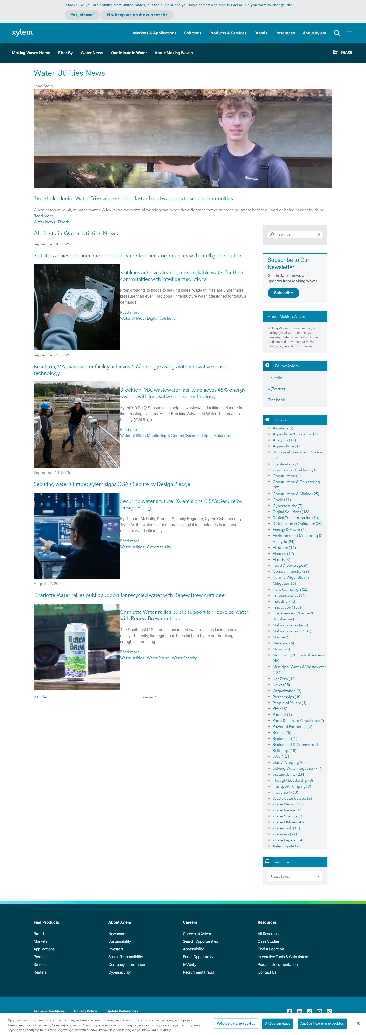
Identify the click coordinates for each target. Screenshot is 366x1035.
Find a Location (271, 949)
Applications (44, 949)
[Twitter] (309, 1012)
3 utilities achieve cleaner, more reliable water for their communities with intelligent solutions (139, 255)
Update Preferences (122, 1011)
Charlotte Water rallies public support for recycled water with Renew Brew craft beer (130, 595)
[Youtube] (319, 1012)
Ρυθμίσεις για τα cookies (236, 1023)
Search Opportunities (200, 941)
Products (41, 956)
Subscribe (283, 292)
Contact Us (267, 972)
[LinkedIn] (300, 1012)
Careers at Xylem (197, 933)
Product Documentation (278, 964)
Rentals (40, 972)
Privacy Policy (85, 1011)
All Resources (269, 933)
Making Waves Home (31, 52)
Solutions (192, 33)
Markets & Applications (154, 33)
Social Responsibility (125, 956)
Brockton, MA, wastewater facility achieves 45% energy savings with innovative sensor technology (182, 393)
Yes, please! (82, 14)
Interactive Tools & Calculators (283, 956)
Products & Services (227, 33)
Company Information (126, 964)
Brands (260, 33)
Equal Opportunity (198, 956)
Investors (115, 949)
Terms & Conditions (49, 1011)
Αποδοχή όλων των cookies (322, 1023)
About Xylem (314, 33)
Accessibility (193, 949)
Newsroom (117, 933)
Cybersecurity (119, 972)
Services (40, 964)
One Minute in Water (129, 52)
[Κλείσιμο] (358, 1023)
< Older (41, 697)
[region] (183, 1024)
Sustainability (119, 941)
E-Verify (189, 964)
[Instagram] (329, 1012)
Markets (40, 941)
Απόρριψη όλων (278, 1023)
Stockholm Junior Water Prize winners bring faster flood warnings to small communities (133, 198)
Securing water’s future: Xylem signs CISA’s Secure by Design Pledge (112, 484)
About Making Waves (173, 52)
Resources (285, 33)
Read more (43, 215)
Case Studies (269, 941)
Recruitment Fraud (198, 972)
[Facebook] (290, 1012)
